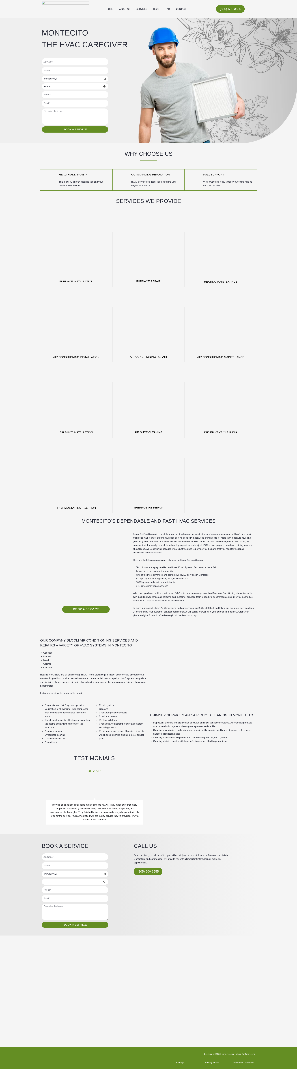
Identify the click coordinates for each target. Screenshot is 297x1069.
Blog (156, 9)
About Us (124, 9)
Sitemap (180, 1062)
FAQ (168, 9)
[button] (43, 796)
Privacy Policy (212, 1062)
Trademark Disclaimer (243, 1062)
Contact (181, 9)
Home (110, 9)
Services (141, 9)
